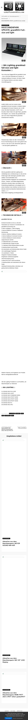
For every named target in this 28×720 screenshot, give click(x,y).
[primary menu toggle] (1, 7)
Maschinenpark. (5, 25)
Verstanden (8, 718)
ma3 (3, 415)
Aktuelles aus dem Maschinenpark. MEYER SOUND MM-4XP (11, 543)
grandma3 (18, 413)
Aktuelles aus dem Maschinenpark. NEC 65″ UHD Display (14, 660)
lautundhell (7, 415)
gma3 (22, 413)
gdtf (12, 415)
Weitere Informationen (18, 718)
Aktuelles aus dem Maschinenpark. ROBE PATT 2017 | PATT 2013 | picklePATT (14, 695)
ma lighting (11, 413)
